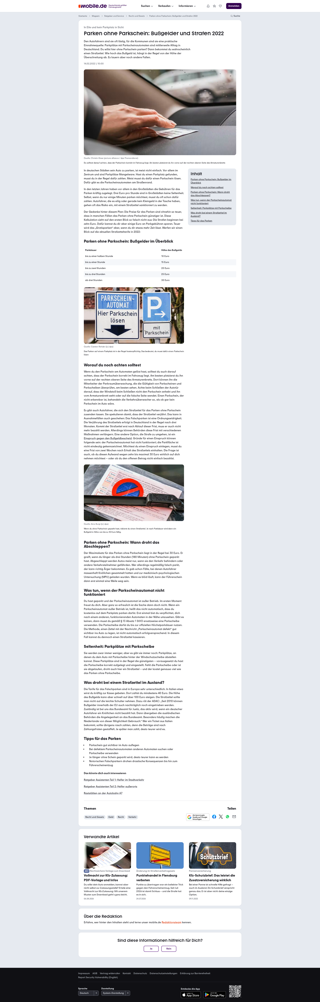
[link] (214, 6)
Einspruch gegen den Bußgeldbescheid (108, 438)
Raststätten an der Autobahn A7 (103, 793)
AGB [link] (94, 973)
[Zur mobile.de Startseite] (105, 6)
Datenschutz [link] (140, 973)
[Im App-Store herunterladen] (192, 994)
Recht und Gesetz (137, 16)
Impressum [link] (84, 973)
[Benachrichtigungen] (208, 6)
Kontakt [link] (127, 973)
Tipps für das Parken (201, 220)
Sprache (82, 988)
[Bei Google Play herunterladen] (214, 994)
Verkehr (132, 817)
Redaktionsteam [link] (171, 922)
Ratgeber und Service (114, 16)
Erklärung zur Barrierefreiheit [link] (195, 973)
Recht (121, 817)
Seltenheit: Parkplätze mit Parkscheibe (211, 208)
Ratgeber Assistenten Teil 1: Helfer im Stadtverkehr (114, 779)
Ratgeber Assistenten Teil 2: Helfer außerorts (110, 786)
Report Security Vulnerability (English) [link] (98, 977)
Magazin (96, 16)
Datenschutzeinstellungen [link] (163, 973)
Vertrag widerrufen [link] (110, 973)
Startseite (82, 16)
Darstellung (107, 988)
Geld (111, 817)
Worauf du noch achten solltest (207, 187)
